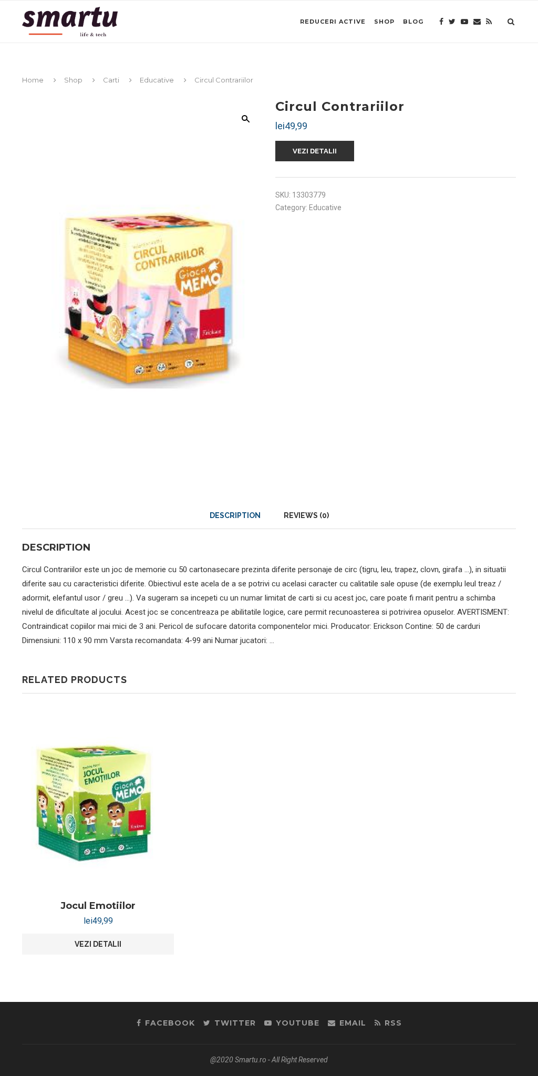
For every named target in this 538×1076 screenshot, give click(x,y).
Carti (111, 80)
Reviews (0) (306, 515)
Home (33, 80)
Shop (384, 21)
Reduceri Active (333, 21)
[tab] (235, 515)
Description (235, 515)
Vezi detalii (315, 151)
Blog (413, 21)
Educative (157, 80)
